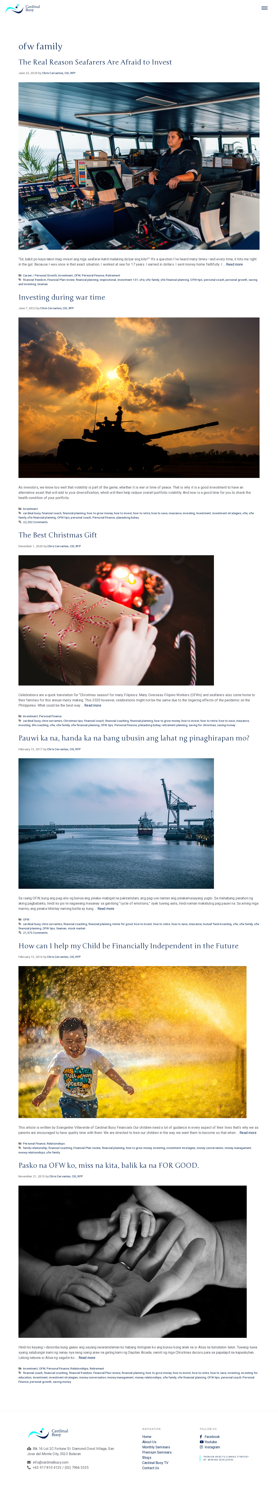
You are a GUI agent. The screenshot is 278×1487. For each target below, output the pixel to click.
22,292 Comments (35, 522)
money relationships (31, 1152)
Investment (65, 275)
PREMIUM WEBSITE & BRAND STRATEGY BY (139, 159)
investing (189, 513)
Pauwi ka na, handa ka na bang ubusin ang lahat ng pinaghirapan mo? (133, 738)
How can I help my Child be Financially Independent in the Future (128, 946)
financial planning (87, 279)
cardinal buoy (31, 513)
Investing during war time (61, 297)
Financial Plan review (60, 279)
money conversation (210, 1148)
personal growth (236, 279)
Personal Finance (93, 275)
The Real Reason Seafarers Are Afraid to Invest (95, 62)
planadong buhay (127, 517)
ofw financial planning (175, 279)
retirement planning (174, 725)
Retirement (113, 275)
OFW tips (196, 279)
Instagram (212, 1447)
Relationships (56, 1143)
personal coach (214, 279)
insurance (175, 513)
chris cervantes (52, 720)
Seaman (42, 284)
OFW (77, 275)
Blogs (146, 1458)
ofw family (152, 279)
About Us (149, 1442)
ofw (141, 279)
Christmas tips (73, 720)
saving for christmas (202, 725)
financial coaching (117, 720)
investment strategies (226, 513)
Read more (234, 264)
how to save (159, 513)
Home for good (123, 924)
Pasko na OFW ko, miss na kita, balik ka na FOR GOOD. (108, 1165)
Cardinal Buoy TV (155, 1463)
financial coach (51, 513)
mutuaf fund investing (217, 924)
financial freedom (34, 279)
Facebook (212, 1437)
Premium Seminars (157, 1452)
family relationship (35, 1148)
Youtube (211, 1442)
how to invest (123, 513)
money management (238, 1148)
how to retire (141, 513)
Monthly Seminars (156, 1447)
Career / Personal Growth (40, 275)
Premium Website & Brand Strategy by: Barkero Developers (226, 1458)
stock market (77, 928)
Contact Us (150, 1468)
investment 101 (127, 279)
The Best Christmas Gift (57, 535)
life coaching (40, 725)
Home (147, 1437)
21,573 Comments (35, 932)
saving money (226, 725)
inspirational (108, 279)
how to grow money (100, 513)
